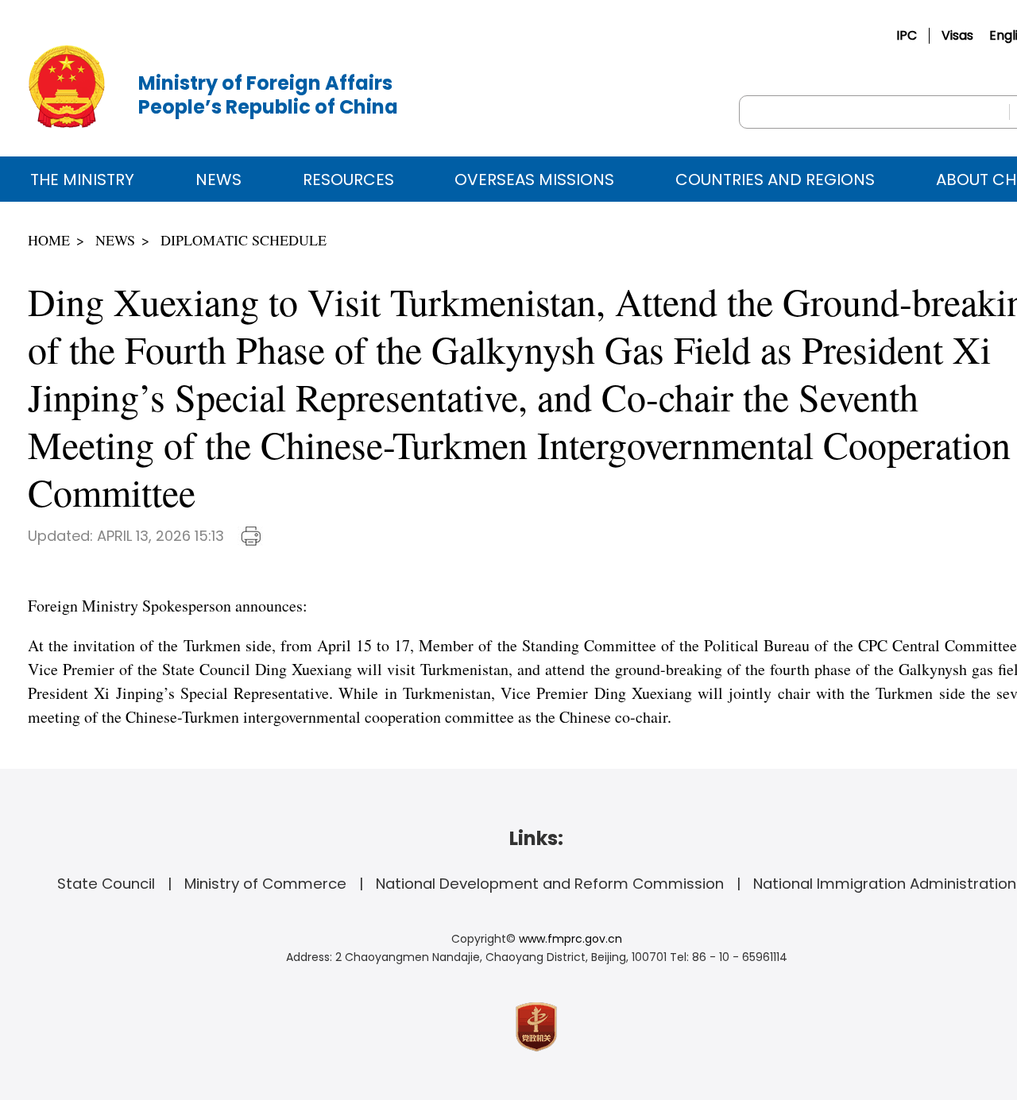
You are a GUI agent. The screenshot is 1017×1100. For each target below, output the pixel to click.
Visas (957, 35)
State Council (106, 884)
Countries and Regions (775, 179)
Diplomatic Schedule (243, 239)
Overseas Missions (534, 179)
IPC (906, 35)
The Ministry (82, 179)
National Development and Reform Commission (550, 884)
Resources (348, 179)
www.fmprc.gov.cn (570, 939)
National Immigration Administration (884, 884)
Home (49, 239)
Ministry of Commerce (265, 884)
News (218, 179)
